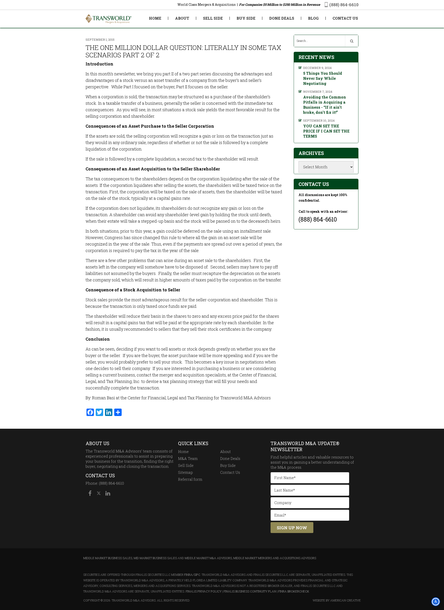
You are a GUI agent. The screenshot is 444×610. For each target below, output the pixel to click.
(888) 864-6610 (343, 4)
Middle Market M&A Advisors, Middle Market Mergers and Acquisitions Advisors (250, 558)
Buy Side (228, 465)
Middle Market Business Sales (107, 558)
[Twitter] (99, 493)
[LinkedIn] (107, 493)
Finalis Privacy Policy (204, 591)
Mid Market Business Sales (155, 558)
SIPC (197, 575)
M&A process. (290, 467)
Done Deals (230, 458)
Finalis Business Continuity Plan (250, 591)
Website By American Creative (337, 600)
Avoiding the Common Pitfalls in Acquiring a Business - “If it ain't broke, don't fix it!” (324, 105)
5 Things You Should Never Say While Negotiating (322, 78)
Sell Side (186, 465)
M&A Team (188, 458)
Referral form (190, 479)
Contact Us (230, 472)
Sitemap (185, 472)
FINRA (188, 575)
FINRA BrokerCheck (293, 591)
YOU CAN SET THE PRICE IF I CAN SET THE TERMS (326, 131)
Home (183, 451)
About (225, 451)
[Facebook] (90, 493)
